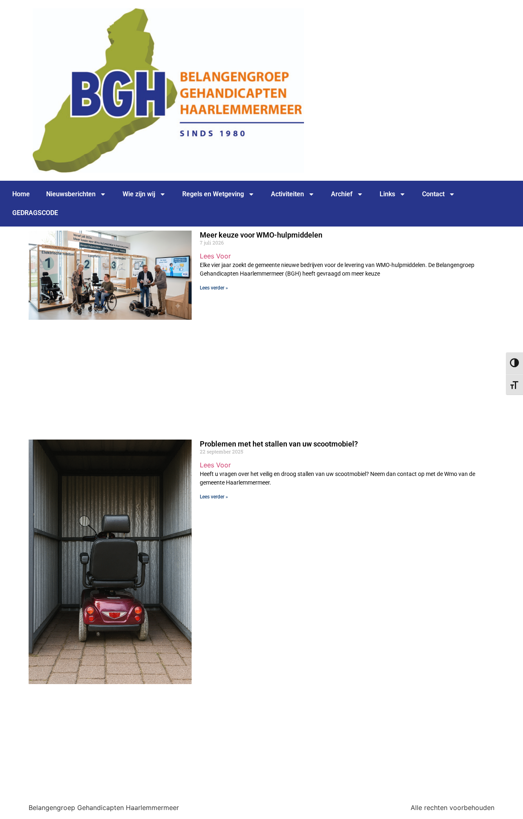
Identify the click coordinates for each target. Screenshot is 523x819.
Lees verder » (214, 288)
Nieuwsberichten (71, 194)
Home (21, 194)
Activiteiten (287, 194)
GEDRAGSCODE (35, 213)
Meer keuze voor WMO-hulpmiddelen (261, 235)
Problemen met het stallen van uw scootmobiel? (279, 444)
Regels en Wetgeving (213, 194)
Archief (342, 194)
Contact (433, 194)
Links (387, 194)
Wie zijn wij (139, 194)
